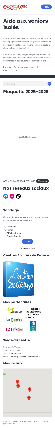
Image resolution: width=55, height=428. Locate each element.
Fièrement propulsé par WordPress (17, 421)
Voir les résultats (27, 248)
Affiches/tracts (14, 233)
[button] (29, 389)
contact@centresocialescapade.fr (24, 356)
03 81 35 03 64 (14, 353)
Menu (46, 7)
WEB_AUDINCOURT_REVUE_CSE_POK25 (19, 181)
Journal (10, 229)
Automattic (10, 424)
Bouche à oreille (14, 236)
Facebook (11, 226)
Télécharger (42, 181)
